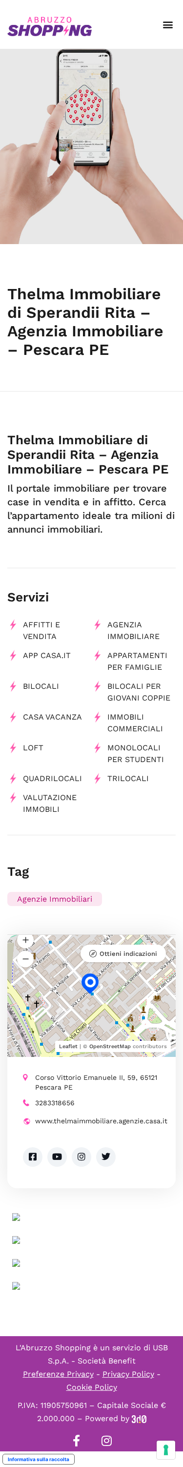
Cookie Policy (91, 1387)
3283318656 (55, 1103)
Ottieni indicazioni (128, 953)
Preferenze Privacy (58, 1374)
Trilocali (128, 778)
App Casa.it (47, 655)
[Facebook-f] (76, 1440)
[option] (91, 146)
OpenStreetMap (110, 1046)
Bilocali (41, 686)
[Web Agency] (139, 1418)
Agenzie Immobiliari (54, 899)
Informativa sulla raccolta (38, 1459)
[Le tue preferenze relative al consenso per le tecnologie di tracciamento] (166, 1450)
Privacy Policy (128, 1374)
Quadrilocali (52, 778)
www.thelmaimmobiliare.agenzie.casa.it (97, 1121)
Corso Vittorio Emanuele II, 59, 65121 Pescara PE (96, 1082)
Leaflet (68, 1046)
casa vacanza (52, 717)
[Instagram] (107, 1440)
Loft (33, 747)
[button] (168, 25)
